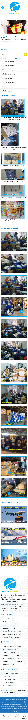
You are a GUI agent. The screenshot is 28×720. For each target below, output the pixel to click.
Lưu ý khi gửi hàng (8, 685)
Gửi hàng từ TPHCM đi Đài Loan (12, 655)
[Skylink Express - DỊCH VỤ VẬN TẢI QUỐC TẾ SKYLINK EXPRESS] (14, 7)
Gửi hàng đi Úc (6, 91)
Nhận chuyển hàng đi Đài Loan (11, 637)
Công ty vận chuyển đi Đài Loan (12, 631)
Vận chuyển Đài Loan (9, 619)
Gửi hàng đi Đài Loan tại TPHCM (12, 646)
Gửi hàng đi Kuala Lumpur (10, 664)
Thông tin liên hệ (7, 676)
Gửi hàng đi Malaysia (8, 65)
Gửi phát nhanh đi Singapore (11, 652)
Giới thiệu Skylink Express (10, 673)
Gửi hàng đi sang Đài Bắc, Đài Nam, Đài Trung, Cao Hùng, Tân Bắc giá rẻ (13, 704)
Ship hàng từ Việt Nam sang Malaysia (14, 181)
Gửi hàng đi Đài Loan (8, 61)
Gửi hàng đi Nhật (7, 78)
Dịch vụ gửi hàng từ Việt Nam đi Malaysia (14, 165)
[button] (2, 7)
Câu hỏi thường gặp (8, 682)
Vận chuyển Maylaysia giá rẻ (11, 658)
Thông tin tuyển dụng (9, 679)
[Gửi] (25, 54)
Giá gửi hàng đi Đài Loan (10, 628)
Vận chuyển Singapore (9, 649)
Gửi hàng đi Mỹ (6, 86)
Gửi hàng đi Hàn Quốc (8, 82)
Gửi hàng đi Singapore (8, 70)
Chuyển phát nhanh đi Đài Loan (12, 634)
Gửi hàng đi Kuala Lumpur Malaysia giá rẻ (14, 197)
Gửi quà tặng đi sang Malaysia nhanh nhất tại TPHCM (13, 36)
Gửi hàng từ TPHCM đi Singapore (12, 661)
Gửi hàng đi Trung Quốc (8, 74)
